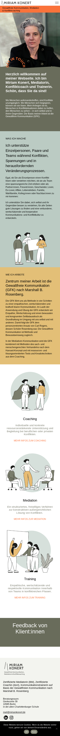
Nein (34, 732)
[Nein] (56, 728)
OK (26, 732)
